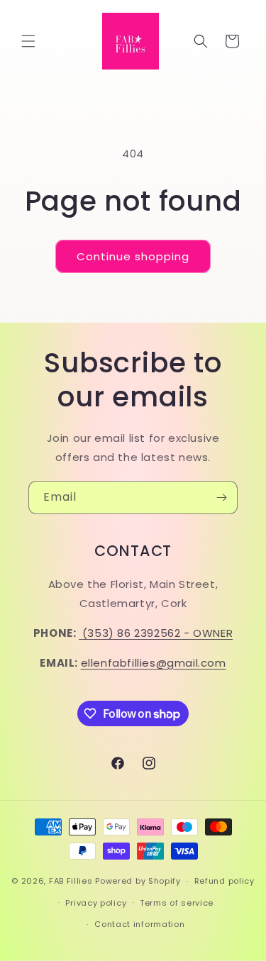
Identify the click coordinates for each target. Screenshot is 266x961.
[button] (28, 41)
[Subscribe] (221, 497)
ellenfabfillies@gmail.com (153, 662)
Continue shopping (133, 256)
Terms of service (177, 903)
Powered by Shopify (138, 881)
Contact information (139, 924)
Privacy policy (95, 903)
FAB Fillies (71, 881)
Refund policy (224, 881)
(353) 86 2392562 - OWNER (157, 633)
